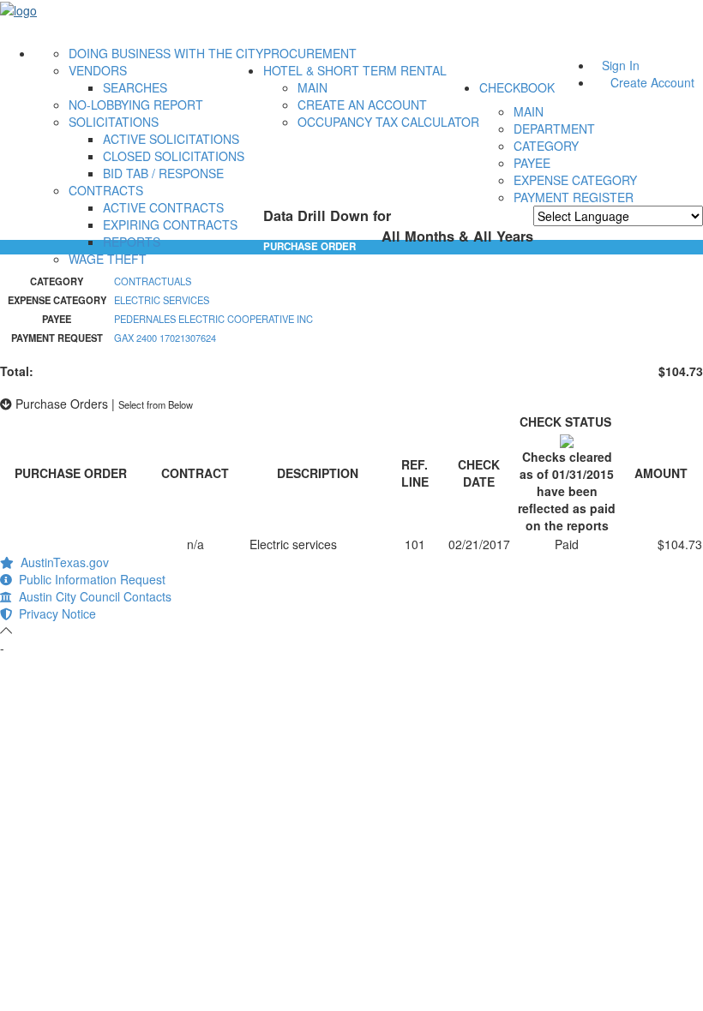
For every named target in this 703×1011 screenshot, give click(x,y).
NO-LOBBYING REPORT (136, 104)
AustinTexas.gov (61, 562)
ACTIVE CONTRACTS (163, 207)
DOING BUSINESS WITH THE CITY (166, 53)
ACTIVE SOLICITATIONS (171, 138)
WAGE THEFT (108, 258)
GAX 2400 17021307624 (165, 337)
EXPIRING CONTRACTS (170, 224)
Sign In (621, 65)
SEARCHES (135, 87)
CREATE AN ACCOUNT (362, 104)
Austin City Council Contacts (91, 596)
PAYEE (532, 162)
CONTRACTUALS (152, 281)
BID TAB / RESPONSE (163, 173)
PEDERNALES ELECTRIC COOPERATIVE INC (213, 319)
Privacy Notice (54, 613)
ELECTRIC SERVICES (161, 300)
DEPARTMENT (554, 128)
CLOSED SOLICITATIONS (173, 156)
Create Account (652, 82)
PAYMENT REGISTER (574, 197)
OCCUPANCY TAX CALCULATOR (388, 121)
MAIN (312, 87)
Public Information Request (88, 579)
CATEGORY (546, 145)
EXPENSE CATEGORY (575, 179)
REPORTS (131, 241)
